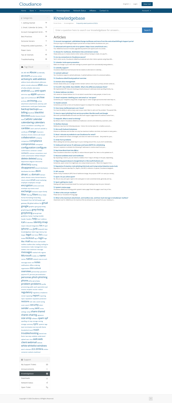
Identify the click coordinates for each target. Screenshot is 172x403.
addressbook (34, 82)
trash (36, 329)
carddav (25, 128)
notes (37, 262)
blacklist (39, 112)
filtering (29, 195)
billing (24, 112)
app (29, 94)
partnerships (35, 272)
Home (23, 11)
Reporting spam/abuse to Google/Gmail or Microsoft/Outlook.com (79, 161)
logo (45, 238)
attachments (33, 104)
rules (34, 302)
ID (26, 222)
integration (35, 226)
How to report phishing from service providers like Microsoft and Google (81, 113)
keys (46, 229)
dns (30, 175)
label (33, 232)
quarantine (41, 287)
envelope (24, 188)
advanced (34, 85)
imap (45, 222)
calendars (39, 122)
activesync (26, 79)
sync (35, 323)
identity (38, 222)
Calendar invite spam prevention (67, 62)
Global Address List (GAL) (64, 92)
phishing (42, 277)
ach (31, 76)
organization (25, 268)
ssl (28, 321)
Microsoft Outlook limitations (66, 129)
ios (40, 225)
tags (46, 324)
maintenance (25, 247)
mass (45, 247)
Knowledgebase (63, 11)
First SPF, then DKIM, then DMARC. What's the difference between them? (81, 87)
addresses (42, 82)
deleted (32, 158)
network (35, 259)
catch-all (37, 129)
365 (25, 73)
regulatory (26, 292)
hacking (35, 216)
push (35, 287)
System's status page (62, 187)
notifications (25, 265)
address (41, 79)
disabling (34, 165)
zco (33, 349)
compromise (28, 144)
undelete (34, 336)
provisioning (25, 287)
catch (32, 129)
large (37, 232)
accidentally (41, 73)
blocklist (32, 116)
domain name (30, 177)
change (32, 131)
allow (25, 88)
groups (39, 213)
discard (37, 168)
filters (35, 194)
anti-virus (24, 94)
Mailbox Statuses (61, 124)
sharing (33, 314)
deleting (39, 159)
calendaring (27, 122)
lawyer (23, 235)
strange (23, 324)
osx (32, 268)
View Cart (147, 4)
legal (28, 234)
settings (23, 312)
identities (30, 222)
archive (40, 97)
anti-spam (40, 90)
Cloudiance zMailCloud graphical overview (70, 78)
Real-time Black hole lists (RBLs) (66, 150)
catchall (42, 129)
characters (40, 132)
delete (24, 158)
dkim (38, 171)
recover (35, 289)
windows (42, 345)
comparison (25, 141)
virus (31, 339)
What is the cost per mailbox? (66, 193)
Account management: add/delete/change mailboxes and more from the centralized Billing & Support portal (94, 41)
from (30, 200)
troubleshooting (29, 333)
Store (32, 11)
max (28, 249)
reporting (43, 296)
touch (31, 330)
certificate (24, 132)
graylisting (24, 210)
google (24, 206)
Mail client (33, 242)
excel (37, 188)
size (23, 318)
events (32, 188)
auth (45, 104)
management (38, 247)
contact (39, 151)
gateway (24, 203)
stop (30, 321)
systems (41, 324)
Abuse (33, 72)
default (37, 156)
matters (23, 249)
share (34, 311)
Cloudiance (30, 4)
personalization (40, 274)
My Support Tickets (28, 364)
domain (35, 174)
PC (28, 274)
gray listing (42, 207)
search (27, 305)
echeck (27, 180)
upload (23, 339)
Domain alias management (65, 82)
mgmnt (43, 252)
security (34, 304)
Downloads (25, 378)
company (39, 138)
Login (135, 4)
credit (23, 156)
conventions (39, 153)
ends (42, 186)
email (32, 180)
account (25, 75)
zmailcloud (36, 352)
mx (38, 256)
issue (31, 229)
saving (43, 302)
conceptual (39, 144)
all (22, 88)
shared (41, 311)
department (25, 162)
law (45, 232)
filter (23, 194)
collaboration (28, 137)
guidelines (24, 216)
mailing (38, 244)
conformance (25, 151)
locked (23, 238)
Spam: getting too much (64, 182)
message (40, 249)
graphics (32, 207)
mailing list (44, 244)
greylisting (26, 212)
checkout (24, 135)
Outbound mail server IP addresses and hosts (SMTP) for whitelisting (80, 145)
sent (37, 308)
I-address (44, 219)
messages (26, 252)
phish (35, 277)
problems (36, 283)
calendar (37, 119)
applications (41, 94)
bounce (38, 116)
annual (32, 91)
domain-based (40, 177)
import (23, 226)
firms (40, 195)
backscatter (42, 106)
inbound (28, 226)
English (126, 4)
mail (27, 241)
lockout (30, 238)
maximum (33, 249)
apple (34, 94)
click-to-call (36, 135)
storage (35, 321)
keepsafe (41, 229)
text (34, 327)
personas (26, 277)
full (33, 200)
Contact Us (104, 11)
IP (43, 226)
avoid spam (34, 106)
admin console (26, 85)
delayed (42, 156)
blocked (25, 115)
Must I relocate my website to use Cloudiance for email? (75, 134)
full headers (39, 200)
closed (43, 135)
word (22, 349)
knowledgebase (26, 232)
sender (25, 308)
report (36, 295)
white (24, 345)
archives (24, 101)
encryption (27, 185)
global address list (35, 203)
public (31, 287)
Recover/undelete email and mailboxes (69, 156)
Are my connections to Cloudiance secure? (70, 57)
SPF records (59, 171)
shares (24, 314)
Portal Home (57, 23)
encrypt (38, 183)
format (23, 198)
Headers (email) (61, 103)
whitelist (32, 345)
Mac (23, 241)
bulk (22, 119)
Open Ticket (26, 387)
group (35, 213)
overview (26, 271)
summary (30, 324)
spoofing (24, 321)
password (43, 272)
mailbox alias (31, 244)
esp (29, 188)
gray (36, 207)
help (34, 218)
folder (45, 195)
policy (30, 281)
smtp (28, 318)
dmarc (24, 174)
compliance (35, 140)
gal (44, 200)
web (35, 339)
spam (41, 318)
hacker (30, 216)
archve (39, 101)
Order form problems (63, 140)
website (39, 343)
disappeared (28, 167)
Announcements (46, 11)
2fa (22, 73)
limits (36, 235)
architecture (32, 98)
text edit (38, 327)
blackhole (31, 113)
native (29, 258)
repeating (29, 296)
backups (34, 109)
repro (23, 299)
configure (41, 147)
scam (23, 305)
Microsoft (26, 255)
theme (44, 327)
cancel (23, 126)
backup (25, 109)
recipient (29, 289)
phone (24, 280)
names (23, 259)
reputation (28, 299)
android (25, 90)
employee (24, 183)
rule (30, 302)
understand (41, 336)
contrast (32, 153)
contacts (25, 153)
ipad (46, 226)
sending (31, 308)
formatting (29, 198)
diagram (32, 162)
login (41, 238)
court (45, 153)
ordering (37, 265)
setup (28, 312)
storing (40, 321)
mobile (34, 256)
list (40, 234)
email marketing (41, 180)
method (35, 252)
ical (23, 222)
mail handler (42, 242)
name (42, 255)
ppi (34, 281)
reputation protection (39, 299)
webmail (32, 342)
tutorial (41, 333)
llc (43, 235)
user (27, 339)
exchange (26, 191)
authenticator (25, 106)
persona (32, 274)
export (40, 192)
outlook (37, 268)
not (33, 263)
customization (30, 156)
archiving (32, 100)
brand (43, 116)
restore (25, 301)
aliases (45, 85)
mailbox (23, 244)
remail (23, 296)
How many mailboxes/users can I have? (69, 108)
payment (24, 274)
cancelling (37, 126)
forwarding (37, 198)
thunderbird (25, 330)
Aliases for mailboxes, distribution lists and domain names (76, 52)
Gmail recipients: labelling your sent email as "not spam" (76, 97)
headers (29, 219)
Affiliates (92, 11)
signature (40, 315)
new (40, 259)
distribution (44, 168)
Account (146, 11)
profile (44, 284)
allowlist (29, 88)
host (38, 219)
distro (33, 171)
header (23, 219)
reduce (40, 289)
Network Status (79, 11)
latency (41, 232)
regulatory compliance (40, 293)
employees (31, 183)
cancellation (30, 126)
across (35, 76)
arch (26, 98)
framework (24, 200)
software (35, 318)
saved (38, 302)
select (41, 305)
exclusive (35, 192)
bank (40, 109)
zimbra (39, 349)
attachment (25, 104)
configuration (28, 147)
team (23, 327)
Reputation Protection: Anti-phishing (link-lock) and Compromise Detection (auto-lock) (86, 166)
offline (32, 265)
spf (46, 318)
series (42, 308)
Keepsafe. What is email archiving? (68, 118)
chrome (30, 135)
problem (25, 283)
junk (35, 228)
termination (29, 327)
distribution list (26, 171)
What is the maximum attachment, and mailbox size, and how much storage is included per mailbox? (91, 198)
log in (36, 238)
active (40, 76)
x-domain (28, 349)
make (32, 247)
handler (41, 216)
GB (28, 203)
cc (46, 129)
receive (23, 289)
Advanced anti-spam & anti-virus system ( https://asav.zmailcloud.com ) (81, 46)
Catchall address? (61, 73)
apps (22, 98)
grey (29, 210)
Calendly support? (62, 68)
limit (32, 235)
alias (40, 84)
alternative (36, 88)
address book (25, 82)
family (45, 192)
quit (46, 287)
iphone (25, 228)
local (45, 235)
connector (33, 151)
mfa (39, 252)
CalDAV (28, 119)
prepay (37, 281)
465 (28, 73)
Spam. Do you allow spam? (65, 177)
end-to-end (36, 186)
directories (38, 162)
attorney (40, 104)
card (42, 126)
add (35, 79)
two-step (28, 336)
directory (26, 164)
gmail (45, 202)
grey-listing (38, 209)
